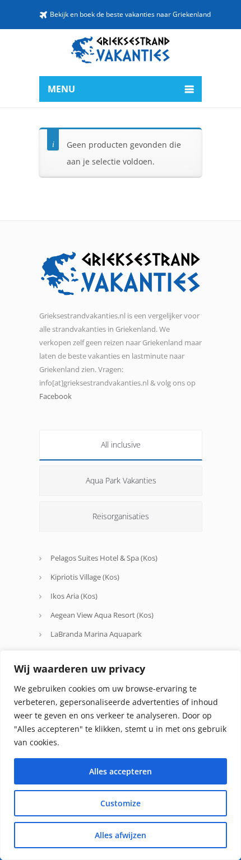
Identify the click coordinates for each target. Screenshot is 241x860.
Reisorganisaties (120, 516)
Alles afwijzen (120, 835)
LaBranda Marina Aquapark (96, 634)
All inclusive (121, 444)
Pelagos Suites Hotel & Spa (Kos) (103, 558)
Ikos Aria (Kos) (74, 596)
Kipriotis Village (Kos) (84, 577)
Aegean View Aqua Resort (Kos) (102, 615)
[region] (120, 755)
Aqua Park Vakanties (121, 480)
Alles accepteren (120, 771)
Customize (120, 803)
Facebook (55, 396)
